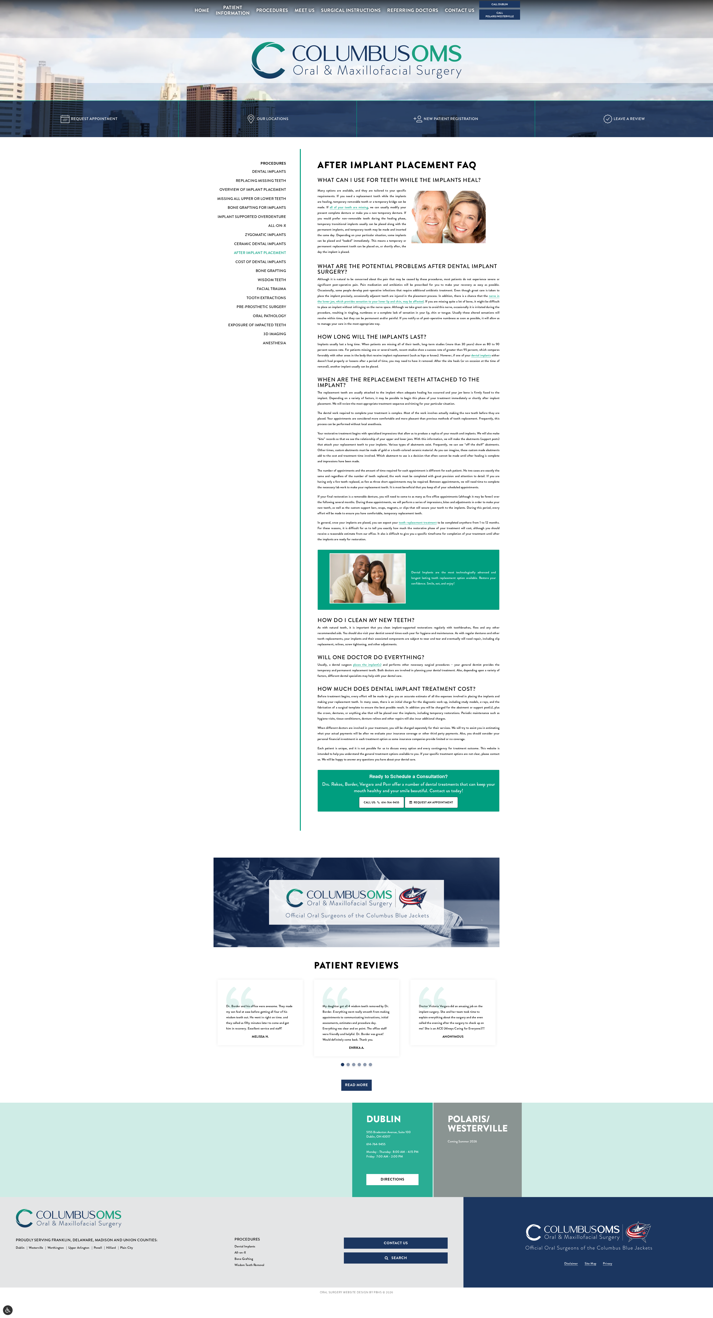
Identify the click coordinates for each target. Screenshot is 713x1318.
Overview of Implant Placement (252, 189)
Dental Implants (269, 171)
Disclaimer (571, 1263)
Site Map (590, 1263)
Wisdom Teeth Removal (249, 1265)
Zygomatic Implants (265, 234)
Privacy (607, 1263)
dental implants (481, 355)
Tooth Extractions (266, 298)
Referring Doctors (412, 10)
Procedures (272, 10)
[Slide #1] (348, 1064)
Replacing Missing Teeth (261, 180)
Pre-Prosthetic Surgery (261, 307)
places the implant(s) (367, 664)
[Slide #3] (359, 1064)
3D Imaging (274, 334)
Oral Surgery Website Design (344, 1292)
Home (202, 10)
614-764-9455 (375, 1144)
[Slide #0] (342, 1064)
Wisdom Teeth (272, 280)
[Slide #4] (365, 1064)
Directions (392, 1179)
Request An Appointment (433, 802)
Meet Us (305, 10)
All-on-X (277, 225)
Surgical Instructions (351, 10)
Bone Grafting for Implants (257, 207)
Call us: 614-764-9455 (381, 802)
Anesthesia (274, 343)
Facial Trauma (271, 289)
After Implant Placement (260, 252)
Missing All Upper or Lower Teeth (251, 198)
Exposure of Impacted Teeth (257, 325)
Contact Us (459, 10)
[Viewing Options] (8, 1310)
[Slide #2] (353, 1064)
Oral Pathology (269, 316)
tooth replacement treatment (418, 522)
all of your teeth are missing (349, 207)
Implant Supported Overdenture (252, 216)
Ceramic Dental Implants (260, 244)
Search (399, 1258)
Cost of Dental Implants (260, 262)
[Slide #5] (370, 1064)
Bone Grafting (271, 270)
